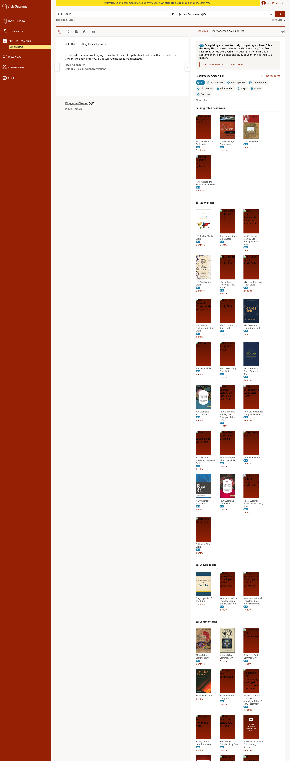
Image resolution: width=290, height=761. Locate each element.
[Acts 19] (187, 67)
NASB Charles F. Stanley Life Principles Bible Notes (251, 240)
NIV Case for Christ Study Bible (253, 283)
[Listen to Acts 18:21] (93, 31)
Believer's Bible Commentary (251, 656)
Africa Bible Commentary (202, 656)
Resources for (210, 76)
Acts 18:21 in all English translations (85, 69)
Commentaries (208, 621)
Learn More (237, 64)
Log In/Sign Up (275, 3)
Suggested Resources (212, 108)
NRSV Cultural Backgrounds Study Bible (253, 503)
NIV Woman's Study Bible (202, 413)
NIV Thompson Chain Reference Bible (251, 371)
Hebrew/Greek (219, 31)
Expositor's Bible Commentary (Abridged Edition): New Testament (253, 699)
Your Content (236, 31)
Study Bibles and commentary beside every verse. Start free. (157, 3)
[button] (272, 3)
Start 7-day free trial (213, 64)
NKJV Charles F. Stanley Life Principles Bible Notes (227, 415)
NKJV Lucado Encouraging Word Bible (205, 460)
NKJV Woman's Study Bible (227, 502)
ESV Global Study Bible (204, 237)
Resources (202, 31)
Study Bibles (207, 202)
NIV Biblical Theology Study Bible (227, 285)
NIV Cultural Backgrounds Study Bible (205, 328)
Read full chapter (75, 65)
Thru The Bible (250, 141)
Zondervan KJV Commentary (227, 143)
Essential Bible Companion (227, 697)
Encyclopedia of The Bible (204, 599)
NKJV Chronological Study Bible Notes (253, 413)
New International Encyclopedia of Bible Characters (229, 601)
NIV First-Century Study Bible (228, 326)
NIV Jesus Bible (203, 368)
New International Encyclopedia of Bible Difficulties (252, 601)
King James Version (76, 103)
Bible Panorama (204, 695)
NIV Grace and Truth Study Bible (252, 326)
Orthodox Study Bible (204, 545)
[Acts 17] (57, 67)
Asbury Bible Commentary (226, 656)
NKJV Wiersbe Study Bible (202, 502)
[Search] (280, 14)
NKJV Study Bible (251, 457)
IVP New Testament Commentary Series (253, 744)
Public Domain (73, 109)
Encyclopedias (208, 564)
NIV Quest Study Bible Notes (228, 370)
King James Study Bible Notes (204, 143)
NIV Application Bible (203, 283)
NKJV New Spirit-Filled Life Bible (228, 459)
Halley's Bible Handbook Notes (204, 743)
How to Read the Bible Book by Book (205, 183)
